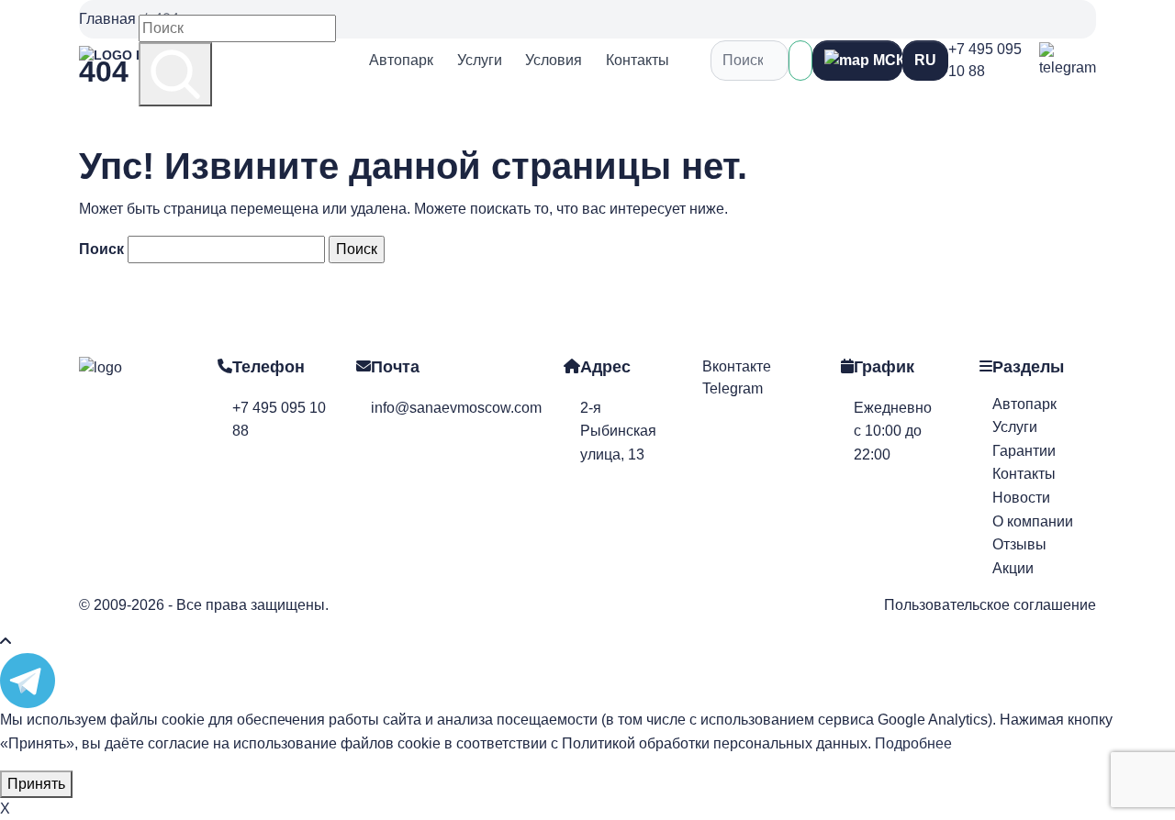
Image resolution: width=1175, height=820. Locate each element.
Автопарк (401, 60)
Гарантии (1024, 451)
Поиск (101, 249)
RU (925, 60)
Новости (1021, 497)
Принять (36, 784)
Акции (1013, 568)
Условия (553, 60)
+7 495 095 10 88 (985, 60)
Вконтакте (736, 366)
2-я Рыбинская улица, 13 (618, 431)
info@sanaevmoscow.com (456, 408)
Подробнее (913, 743)
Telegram (732, 388)
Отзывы (1019, 544)
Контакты (637, 60)
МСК (885, 60)
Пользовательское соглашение (990, 605)
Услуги (479, 60)
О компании (1032, 521)
